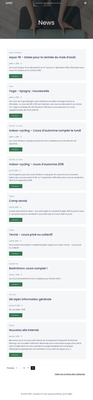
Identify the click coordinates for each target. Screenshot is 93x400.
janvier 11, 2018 (14, 305)
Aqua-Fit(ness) (15, 53)
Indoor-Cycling (16, 126)
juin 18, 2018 (13, 170)
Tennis (11, 196)
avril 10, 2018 (13, 241)
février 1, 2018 (14, 275)
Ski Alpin (12, 295)
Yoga (11, 86)
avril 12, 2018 (13, 207)
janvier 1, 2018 (14, 336)
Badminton (13, 264)
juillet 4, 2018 (14, 63)
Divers (11, 325)
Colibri (69, 394)
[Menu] (85, 3)
